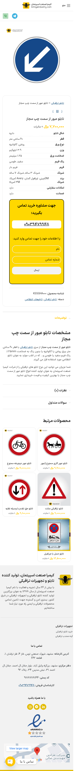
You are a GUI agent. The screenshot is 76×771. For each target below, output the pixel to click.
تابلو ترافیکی (57, 103)
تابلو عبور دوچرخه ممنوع (19, 463)
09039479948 (26, 685)
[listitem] (30, 707)
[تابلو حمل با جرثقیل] (54, 534)
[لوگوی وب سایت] (36, 5)
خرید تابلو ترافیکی (64, 631)
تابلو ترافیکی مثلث (54, 508)
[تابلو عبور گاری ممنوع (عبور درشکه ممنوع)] (54, 444)
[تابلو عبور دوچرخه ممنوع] (19, 444)
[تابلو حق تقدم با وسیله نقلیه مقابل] (19, 489)
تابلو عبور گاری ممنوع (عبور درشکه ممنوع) (54, 465)
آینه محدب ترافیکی (64, 636)
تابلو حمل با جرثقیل (54, 554)
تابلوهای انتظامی (34, 299)
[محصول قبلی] (62, 111)
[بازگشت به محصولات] (57, 111)
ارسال (36, 270)
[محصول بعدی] (53, 111)
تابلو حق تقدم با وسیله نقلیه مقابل (19, 510)
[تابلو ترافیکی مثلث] (54, 489)
